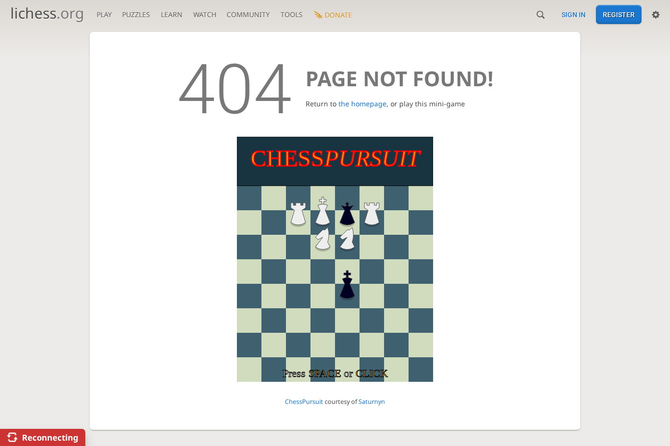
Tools (292, 14)
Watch (204, 14)
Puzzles (136, 14)
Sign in (574, 15)
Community (248, 14)
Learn (171, 14)
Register (619, 15)
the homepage (362, 103)
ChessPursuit (304, 401)
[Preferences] (656, 14)
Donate (338, 15)
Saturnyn (372, 401)
